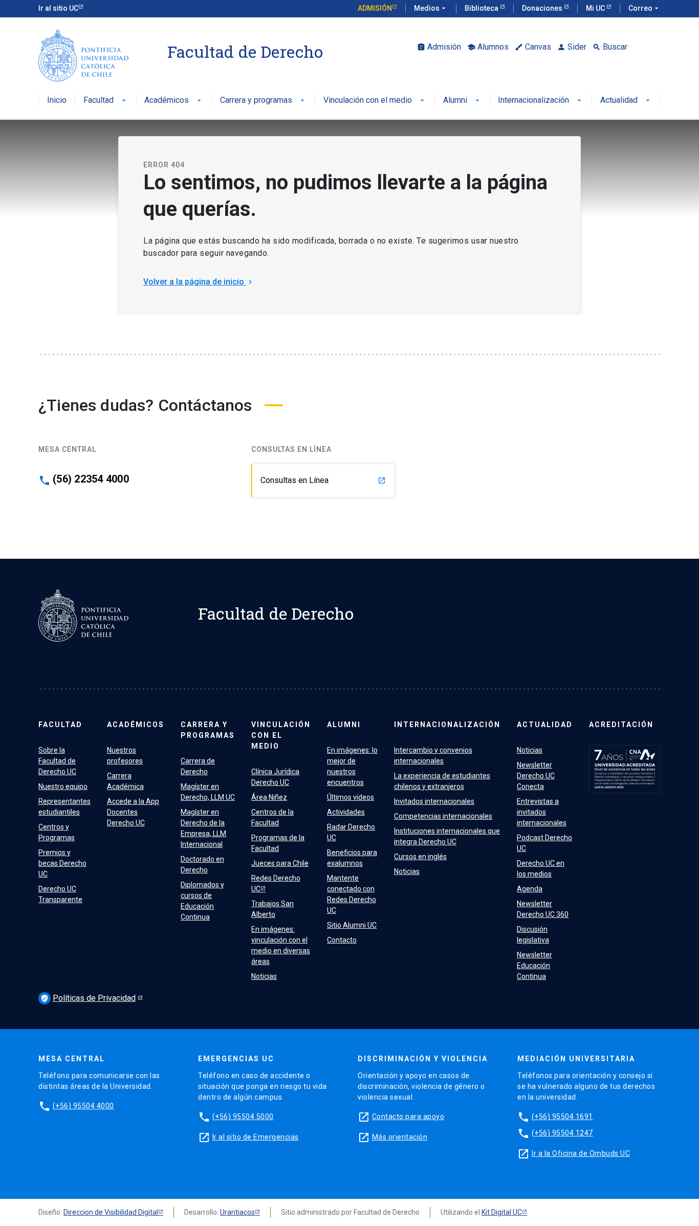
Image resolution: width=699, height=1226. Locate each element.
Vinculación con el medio (374, 100)
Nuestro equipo (63, 786)
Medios (431, 8)
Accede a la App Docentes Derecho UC (133, 812)
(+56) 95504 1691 (562, 1116)
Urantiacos (237, 1212)
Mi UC (596, 8)
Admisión (375, 8)
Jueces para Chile (280, 863)
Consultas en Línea (323, 480)
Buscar (610, 47)
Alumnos (488, 47)
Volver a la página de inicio (198, 282)
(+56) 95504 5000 (243, 1116)
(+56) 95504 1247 (562, 1132)
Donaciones (543, 8)
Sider (571, 47)
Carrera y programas (263, 100)
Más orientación (400, 1137)
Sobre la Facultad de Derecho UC (57, 761)
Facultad (105, 100)
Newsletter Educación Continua (534, 965)
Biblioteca (482, 8)
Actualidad (626, 100)
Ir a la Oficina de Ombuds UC (581, 1153)
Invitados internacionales (434, 801)
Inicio (57, 100)
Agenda (529, 889)
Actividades (346, 812)
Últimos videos (350, 797)
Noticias (264, 976)
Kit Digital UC (502, 1212)
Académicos (173, 100)
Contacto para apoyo (408, 1116)
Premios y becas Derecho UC (62, 863)
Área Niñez (269, 797)
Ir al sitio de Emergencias (255, 1137)
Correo (644, 8)
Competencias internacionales (443, 816)
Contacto (342, 940)
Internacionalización (540, 100)
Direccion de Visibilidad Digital (110, 1212)
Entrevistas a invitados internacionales (541, 812)
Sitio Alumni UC (352, 925)
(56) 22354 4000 (91, 479)
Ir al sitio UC (58, 8)
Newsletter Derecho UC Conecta (536, 776)
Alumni (462, 100)
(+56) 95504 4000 (83, 1106)
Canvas (533, 47)
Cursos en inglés (420, 856)
